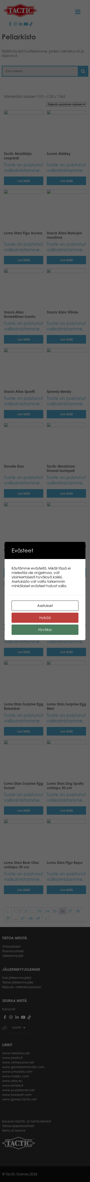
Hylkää (45, 618)
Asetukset (45, 605)
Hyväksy (45, 629)
